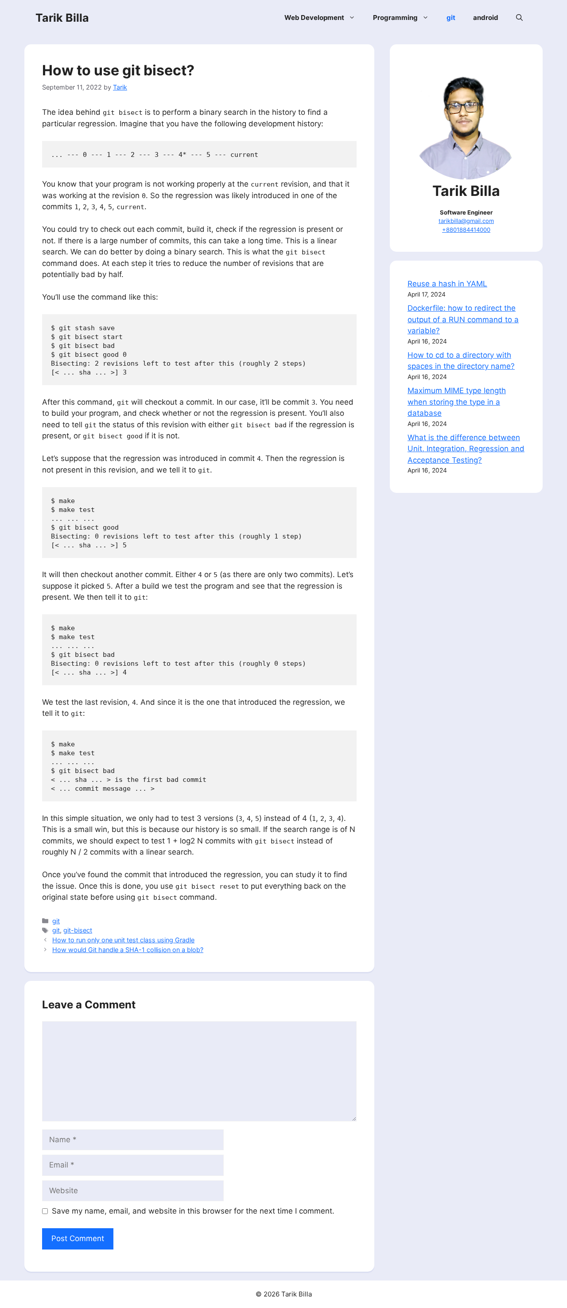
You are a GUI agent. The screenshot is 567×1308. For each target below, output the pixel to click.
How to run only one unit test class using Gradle (123, 940)
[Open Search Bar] (519, 18)
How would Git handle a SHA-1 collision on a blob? (127, 949)
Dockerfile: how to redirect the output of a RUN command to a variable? (463, 319)
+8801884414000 (466, 229)
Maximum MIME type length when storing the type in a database (457, 402)
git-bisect (77, 930)
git (451, 17)
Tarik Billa (62, 17)
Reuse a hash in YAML (447, 283)
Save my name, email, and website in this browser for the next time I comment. (193, 1210)
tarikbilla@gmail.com (466, 220)
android (485, 17)
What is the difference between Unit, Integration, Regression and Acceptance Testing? (466, 449)
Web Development (314, 17)
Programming (395, 17)
